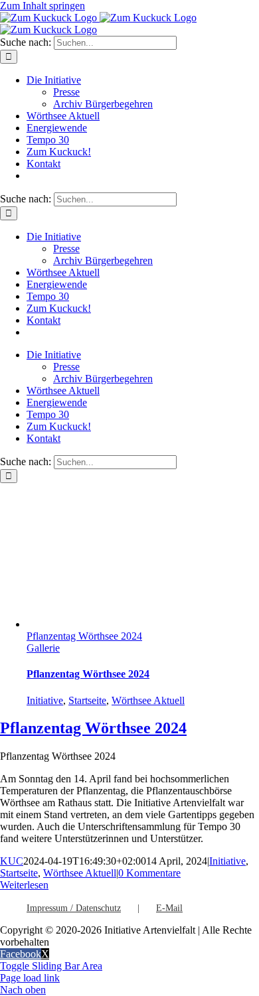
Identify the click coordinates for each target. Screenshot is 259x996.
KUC (11, 861)
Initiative (45, 700)
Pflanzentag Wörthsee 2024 (84, 636)
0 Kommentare (149, 873)
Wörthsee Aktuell (148, 700)
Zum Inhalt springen (42, 5)
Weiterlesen (24, 884)
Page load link (30, 977)
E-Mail (169, 908)
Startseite (87, 700)
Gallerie (43, 648)
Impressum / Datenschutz (74, 908)
